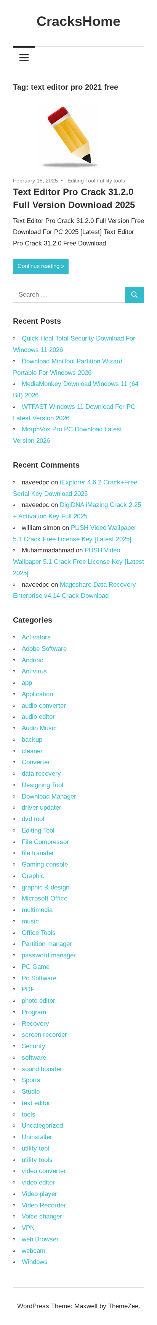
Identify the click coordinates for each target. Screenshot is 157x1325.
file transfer (38, 853)
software (34, 1057)
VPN (28, 1227)
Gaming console (45, 864)
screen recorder (44, 1034)
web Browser (40, 1239)
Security (33, 1046)
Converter (36, 762)
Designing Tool (42, 785)
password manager (49, 955)
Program (34, 1012)
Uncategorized (42, 1125)
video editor (38, 1182)
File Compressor (45, 842)
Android (32, 660)
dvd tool (33, 819)
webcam (33, 1250)
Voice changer (42, 1216)
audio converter (44, 705)
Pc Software (39, 978)
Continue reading (38, 266)
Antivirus (34, 671)
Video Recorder (44, 1205)
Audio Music (39, 728)
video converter (44, 1171)
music (30, 921)
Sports (31, 1080)
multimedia (37, 909)
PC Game (36, 966)
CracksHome (78, 21)
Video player (39, 1194)
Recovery (35, 1023)
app (27, 682)
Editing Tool (81, 181)
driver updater (41, 807)
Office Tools (39, 932)
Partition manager (47, 943)
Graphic (33, 876)
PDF (28, 989)
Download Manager (49, 796)
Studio (31, 1091)
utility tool (35, 1148)
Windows (35, 1261)
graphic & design (45, 887)
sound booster (42, 1069)
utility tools (112, 181)
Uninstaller (37, 1137)
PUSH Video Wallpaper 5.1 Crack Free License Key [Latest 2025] (78, 562)
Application (37, 694)
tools (28, 1114)
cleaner (32, 751)
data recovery (41, 773)
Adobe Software (44, 648)
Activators (36, 637)
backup (32, 739)
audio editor (38, 716)
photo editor (38, 1000)
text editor (36, 1103)
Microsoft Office (44, 898)
